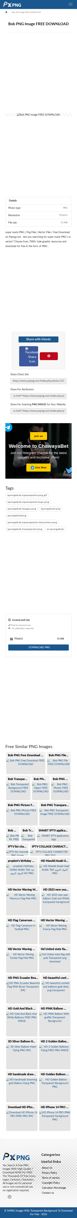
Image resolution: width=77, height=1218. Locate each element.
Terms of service (51, 1178)
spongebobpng (16, 515)
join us (38, 436)
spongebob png (50, 508)
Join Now (40, 467)
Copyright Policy (51, 1183)
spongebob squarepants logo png (28, 502)
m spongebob (55, 529)
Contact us (48, 1193)
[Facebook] (32, 356)
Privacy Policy (49, 1173)
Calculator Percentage (54, 1188)
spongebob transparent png (24, 529)
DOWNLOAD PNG (39, 647)
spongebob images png (21, 508)
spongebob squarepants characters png (32, 522)
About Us (47, 1168)
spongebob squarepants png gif (27, 495)
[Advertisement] (38, 74)
